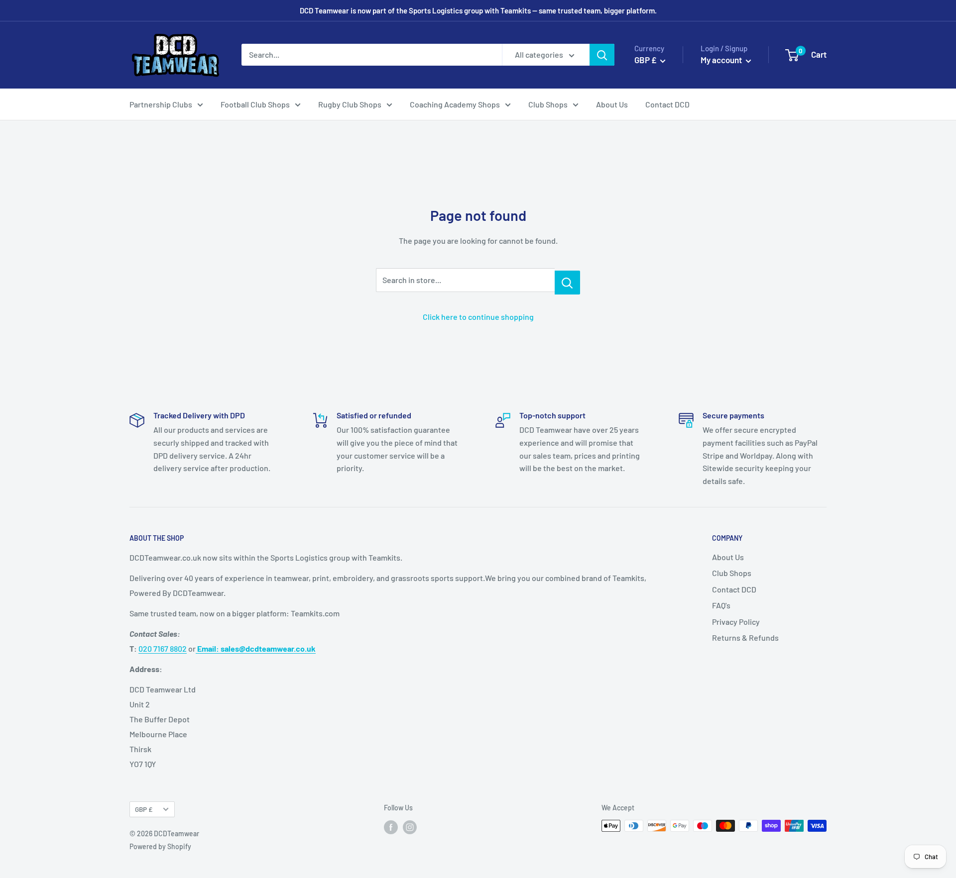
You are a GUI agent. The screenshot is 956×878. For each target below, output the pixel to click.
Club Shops (548, 104)
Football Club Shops (255, 104)
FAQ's (721, 605)
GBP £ (143, 809)
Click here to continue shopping (478, 316)
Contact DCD (667, 104)
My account (722, 60)
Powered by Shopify (160, 846)
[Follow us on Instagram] (410, 827)
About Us (612, 104)
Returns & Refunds (745, 637)
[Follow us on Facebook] (391, 827)
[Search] (602, 55)
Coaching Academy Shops (455, 104)
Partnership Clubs (160, 104)
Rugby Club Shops (349, 104)
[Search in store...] (567, 282)
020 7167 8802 (162, 648)
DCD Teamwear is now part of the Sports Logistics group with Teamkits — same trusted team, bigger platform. (478, 10)
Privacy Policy (736, 621)
